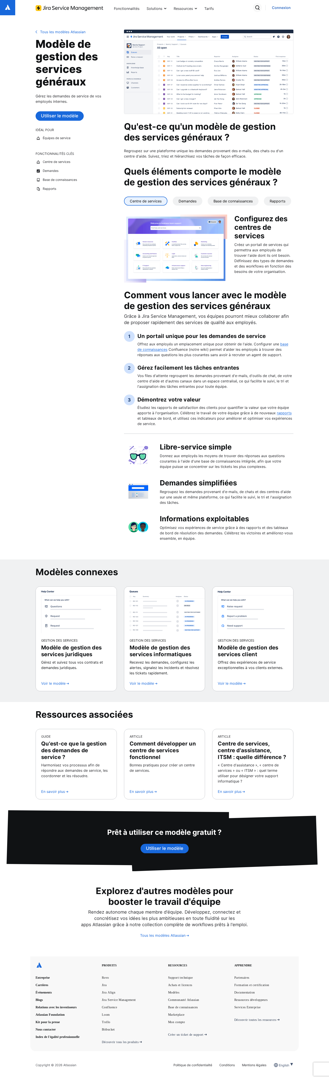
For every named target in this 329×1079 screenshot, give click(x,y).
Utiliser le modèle (59, 115)
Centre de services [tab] (146, 201)
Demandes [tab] (188, 201)
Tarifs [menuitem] (209, 8)
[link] (281, 8)
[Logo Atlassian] (7, 7)
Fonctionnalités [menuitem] (126, 8)
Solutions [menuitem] (154, 8)
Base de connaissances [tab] (233, 201)
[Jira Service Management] (69, 8)
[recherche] (257, 7)
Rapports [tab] (277, 201)
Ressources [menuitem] (183, 8)
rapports (284, 413)
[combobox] (279, 1065)
